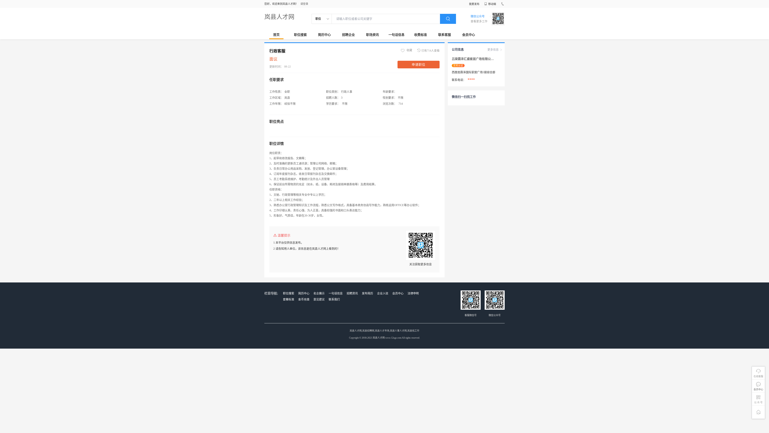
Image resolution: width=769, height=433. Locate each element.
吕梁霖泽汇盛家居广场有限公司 (473, 59)
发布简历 (367, 293)
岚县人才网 (279, 16)
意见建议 (319, 299)
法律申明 (413, 293)
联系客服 (444, 34)
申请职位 (418, 64)
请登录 (304, 3)
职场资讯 (372, 34)
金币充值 (303, 299)
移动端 (492, 3)
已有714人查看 (430, 50)
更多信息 (493, 49)
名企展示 (319, 293)
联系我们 (334, 299)
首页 (276, 34)
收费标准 (420, 34)
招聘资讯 (352, 293)
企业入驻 (382, 293)
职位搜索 (300, 34)
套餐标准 (288, 299)
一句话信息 (397, 34)
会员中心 (468, 34)
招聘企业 (348, 34)
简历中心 (324, 34)
